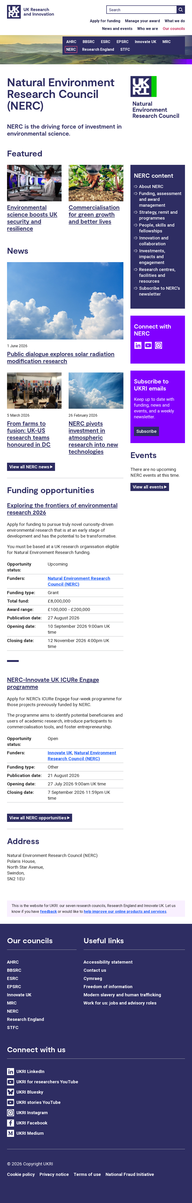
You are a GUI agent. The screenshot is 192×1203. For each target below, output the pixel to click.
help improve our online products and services (125, 911)
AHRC (71, 42)
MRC (166, 42)
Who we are (147, 28)
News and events (117, 28)
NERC (71, 49)
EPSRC (123, 42)
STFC (125, 49)
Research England (98, 49)
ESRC (105, 42)
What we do (175, 21)
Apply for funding (105, 21)
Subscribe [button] (146, 431)
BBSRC (89, 42)
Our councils (174, 28)
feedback (48, 911)
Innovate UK (145, 42)
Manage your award (142, 21)
